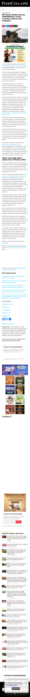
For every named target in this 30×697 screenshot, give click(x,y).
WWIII (19, 335)
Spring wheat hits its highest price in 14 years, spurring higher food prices (16, 559)
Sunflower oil (5, 335)
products (12, 334)
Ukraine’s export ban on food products (15, 247)
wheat (15, 335)
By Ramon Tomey (15, 561)
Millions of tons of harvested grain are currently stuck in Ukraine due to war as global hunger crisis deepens (16, 635)
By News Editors (15, 598)
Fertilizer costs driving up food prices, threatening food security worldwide (16, 610)
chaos (12, 327)
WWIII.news (5, 243)
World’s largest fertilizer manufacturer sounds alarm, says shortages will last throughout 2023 (16, 655)
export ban (13, 328)
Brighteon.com (6, 316)
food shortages (10, 330)
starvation (22, 334)
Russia (17, 334)
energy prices (5, 328)
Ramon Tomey (12, 23)
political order (6, 334)
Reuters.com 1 (6, 307)
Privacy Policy (13, 685)
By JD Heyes (15, 606)
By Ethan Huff (14, 547)
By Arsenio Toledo (16, 617)
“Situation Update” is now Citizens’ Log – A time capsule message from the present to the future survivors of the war (17, 622)
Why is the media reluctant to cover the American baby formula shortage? (16, 586)
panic (23, 332)
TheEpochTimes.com (7, 304)
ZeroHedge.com (6, 310)
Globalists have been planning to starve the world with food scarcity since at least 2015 (17, 661)
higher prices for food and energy (11, 144)
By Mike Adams (15, 541)
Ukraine (11, 335)
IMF (8, 332)
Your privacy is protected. (8, 358)
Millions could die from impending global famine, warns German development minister (16, 565)
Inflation (12, 332)
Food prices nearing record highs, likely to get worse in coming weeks (17, 615)
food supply (18, 330)
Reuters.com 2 (6, 313)
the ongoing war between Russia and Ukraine (14, 66)
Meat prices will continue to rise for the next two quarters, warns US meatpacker (17, 648)
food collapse (20, 328)
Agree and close (16, 688)
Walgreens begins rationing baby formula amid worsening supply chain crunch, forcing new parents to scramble (17, 642)
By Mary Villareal (15, 574)
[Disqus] (15, 437)
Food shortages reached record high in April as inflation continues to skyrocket (17, 666)
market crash (18, 332)
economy (21, 327)
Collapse (16, 327)
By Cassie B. (15, 638)
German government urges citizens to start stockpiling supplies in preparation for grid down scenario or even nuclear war (17, 628)
